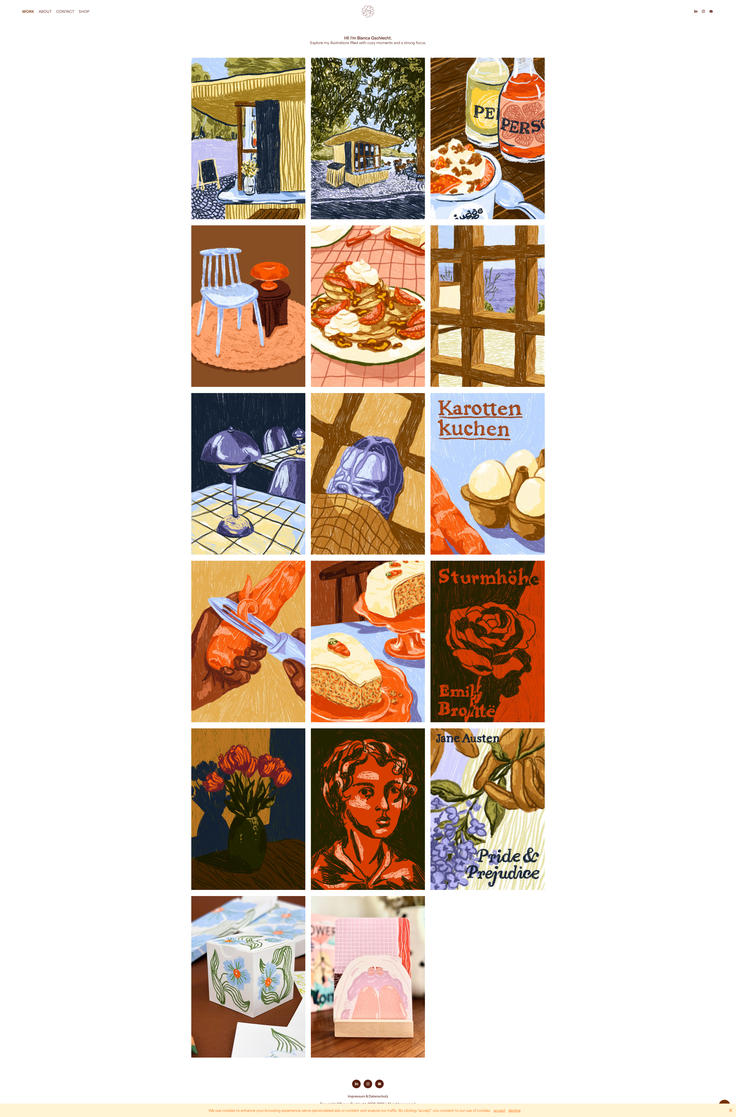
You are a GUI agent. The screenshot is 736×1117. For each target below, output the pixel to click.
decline (514, 1110)
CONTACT (65, 11)
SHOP (84, 11)
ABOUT (45, 11)
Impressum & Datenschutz (368, 1095)
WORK (28, 11)
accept (499, 1110)
